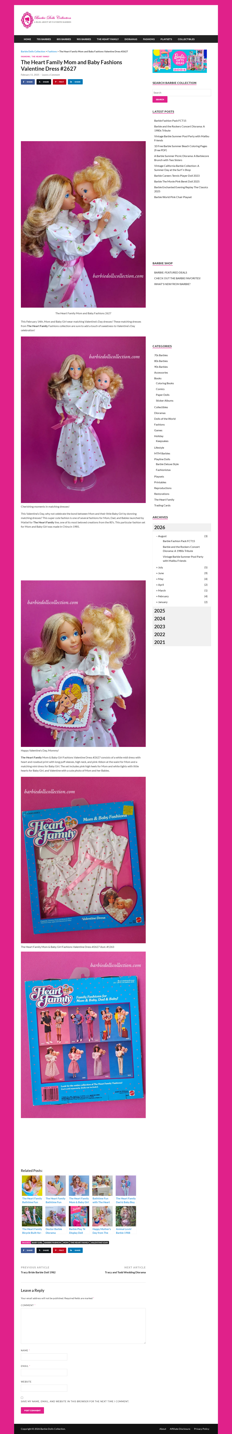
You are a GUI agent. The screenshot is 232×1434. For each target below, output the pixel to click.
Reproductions (163, 488)
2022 (159, 634)
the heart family (79, 1242)
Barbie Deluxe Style (167, 464)
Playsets (166, 39)
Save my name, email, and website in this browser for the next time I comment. (75, 1401)
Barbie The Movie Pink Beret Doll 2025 (177, 181)
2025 (159, 611)
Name (25, 1350)
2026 (159, 527)
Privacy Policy (201, 1428)
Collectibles (186, 39)
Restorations (161, 493)
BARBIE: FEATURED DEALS (170, 272)
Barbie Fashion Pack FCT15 (170, 120)
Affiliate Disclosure (180, 1428)
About (162, 1428)
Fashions (149, 39)
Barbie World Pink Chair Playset (173, 197)
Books (158, 378)
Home (27, 39)
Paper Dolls (162, 394)
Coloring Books (165, 383)
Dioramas (130, 39)
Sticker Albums (164, 400)
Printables (160, 482)
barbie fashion (52, 1242)
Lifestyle (159, 447)
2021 (159, 642)
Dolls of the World (165, 418)
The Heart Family (108, 39)
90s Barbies (84, 39)
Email (25, 1366)
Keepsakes (162, 440)
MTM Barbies (162, 453)
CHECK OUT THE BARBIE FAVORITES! (177, 278)
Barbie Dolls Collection (52, 1428)
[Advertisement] (149, 16)
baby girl (37, 1242)
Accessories (161, 372)
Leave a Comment (51, 74)
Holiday (158, 436)
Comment (28, 1305)
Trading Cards (162, 505)
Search (160, 99)
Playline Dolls (162, 459)
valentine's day (99, 1242)
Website (26, 1381)
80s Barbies (64, 39)
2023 (159, 626)
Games (158, 430)
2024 (159, 618)
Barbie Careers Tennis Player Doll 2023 (177, 175)
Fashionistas (163, 469)
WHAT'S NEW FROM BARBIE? (172, 284)
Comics (160, 389)
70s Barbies (44, 39)
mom (65, 1242)
